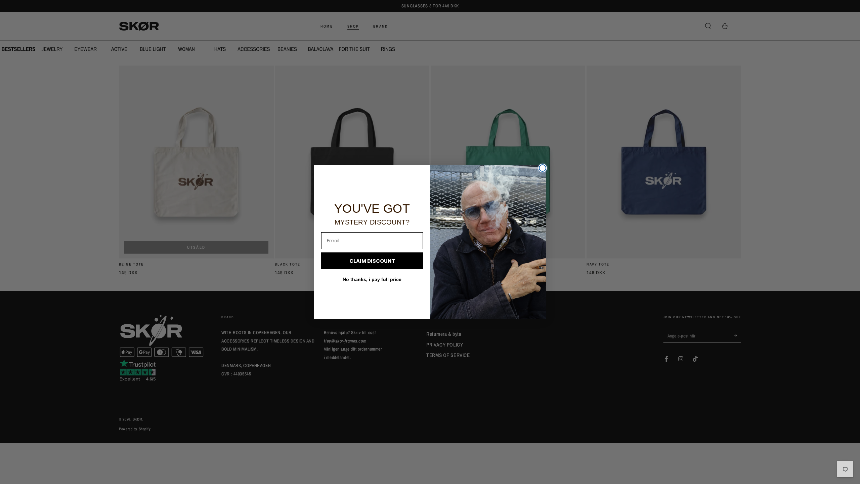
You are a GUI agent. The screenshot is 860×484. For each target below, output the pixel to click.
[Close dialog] (542, 168)
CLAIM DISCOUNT (372, 261)
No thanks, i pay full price (372, 279)
